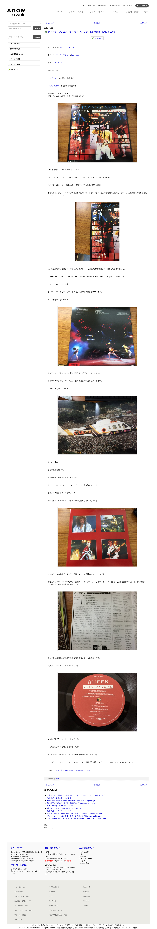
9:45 (57, 779)
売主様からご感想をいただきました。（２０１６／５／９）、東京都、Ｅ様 (76, 795)
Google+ (86, 892)
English (145, 12)
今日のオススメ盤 (83, 770)
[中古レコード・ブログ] (16, 12)
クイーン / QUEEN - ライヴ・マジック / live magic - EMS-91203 (81, 31)
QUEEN (71, 47)
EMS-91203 (57, 63)
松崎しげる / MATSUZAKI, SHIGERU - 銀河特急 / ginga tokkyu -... (72, 801)
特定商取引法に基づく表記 (58, 915)
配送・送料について (52, 848)
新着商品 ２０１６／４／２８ (59, 798)
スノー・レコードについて (23, 910)
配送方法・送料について (22, 901)
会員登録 (103, 5)
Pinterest (86, 901)
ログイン (129, 5)
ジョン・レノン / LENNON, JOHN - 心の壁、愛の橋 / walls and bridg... (74, 816)
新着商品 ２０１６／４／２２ (59, 811)
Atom (50, 827)
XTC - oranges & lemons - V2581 (60, 806)
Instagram (86, 896)
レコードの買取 (17, 848)
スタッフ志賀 (59, 770)
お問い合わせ (18, 892)
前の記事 (143, 23)
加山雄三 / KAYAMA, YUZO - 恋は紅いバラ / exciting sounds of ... (72, 803)
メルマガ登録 (116, 5)
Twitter (85, 905)
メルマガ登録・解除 (21, 905)
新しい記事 (50, 23)
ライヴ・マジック (63, 55)
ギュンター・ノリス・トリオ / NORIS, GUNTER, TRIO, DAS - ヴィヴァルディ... (78, 819)
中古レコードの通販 (18, 865)
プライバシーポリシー (56, 910)
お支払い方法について (21, 896)
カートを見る (53, 905)
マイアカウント (90, 5)
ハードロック (70, 770)
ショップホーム (19, 887)
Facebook (86, 887)
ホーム (60, 12)
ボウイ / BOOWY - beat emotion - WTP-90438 (65, 808)
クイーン (63, 47)
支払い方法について (86, 848)
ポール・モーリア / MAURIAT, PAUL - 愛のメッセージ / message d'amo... (75, 813)
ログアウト (52, 901)
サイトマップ (18, 919)
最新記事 (97, 23)
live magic (75, 55)
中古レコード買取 (20, 915)
